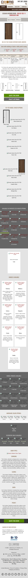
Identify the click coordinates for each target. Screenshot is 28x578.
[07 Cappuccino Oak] (4, 220)
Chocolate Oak (22, 173)
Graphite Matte (14, 184)
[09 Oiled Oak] (23, 219)
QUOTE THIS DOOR (14, 95)
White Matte (6, 124)
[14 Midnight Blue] (14, 236)
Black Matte (14, 177)
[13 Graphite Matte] (4, 236)
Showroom (13, 552)
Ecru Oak (14, 134)
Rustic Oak (14, 154)
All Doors (18, 19)
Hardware (22, 560)
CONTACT (24, 7)
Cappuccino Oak (14, 148)
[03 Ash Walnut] (14, 242)
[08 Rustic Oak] (14, 219)
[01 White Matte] (14, 227)
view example (4, 441)
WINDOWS (10, 7)
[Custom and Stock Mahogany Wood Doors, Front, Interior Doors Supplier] (8, 2)
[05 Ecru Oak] (14, 212)
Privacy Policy (23, 568)
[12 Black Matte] (23, 226)
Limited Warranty (5, 568)
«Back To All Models (14, 99)
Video (14, 562)
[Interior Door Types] (14, 453)
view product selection (17, 9)
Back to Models (11, 19)
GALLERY (17, 7)
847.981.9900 (22, 1)
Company (5, 562)
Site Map (14, 563)
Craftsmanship (5, 559)
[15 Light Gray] (23, 235)
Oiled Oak (10, 170)
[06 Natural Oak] (23, 212)
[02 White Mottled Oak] (4, 213)
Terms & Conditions (14, 568)
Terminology (15, 560)
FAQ (23, 562)
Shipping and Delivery (14, 569)
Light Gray (14, 197)
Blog (10, 562)
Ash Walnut (14, 128)
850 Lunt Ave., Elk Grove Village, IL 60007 (15, 554)
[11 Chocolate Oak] (4, 227)
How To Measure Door (15, 559)
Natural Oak (14, 141)
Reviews (19, 562)
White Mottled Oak (18, 121)
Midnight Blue (14, 191)
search (26, 4)
